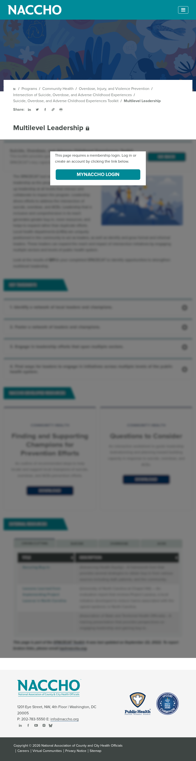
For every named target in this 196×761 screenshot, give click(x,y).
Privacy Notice (75, 751)
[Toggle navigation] (183, 10)
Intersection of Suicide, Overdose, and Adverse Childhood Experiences (72, 95)
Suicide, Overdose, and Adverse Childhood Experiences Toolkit (66, 101)
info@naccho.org (64, 719)
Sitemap (95, 751)
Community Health (58, 88)
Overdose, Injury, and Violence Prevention (114, 88)
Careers (23, 751)
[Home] (14, 88)
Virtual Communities (47, 751)
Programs (29, 88)
